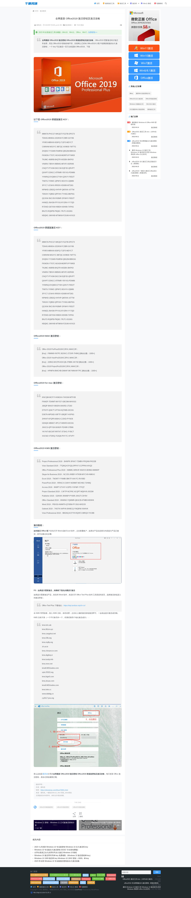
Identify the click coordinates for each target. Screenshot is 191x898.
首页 (98, 3)
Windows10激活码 (63, 879)
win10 (86, 875)
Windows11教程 (98, 879)
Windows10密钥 (37, 879)
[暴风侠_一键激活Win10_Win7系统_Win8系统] (31, 3)
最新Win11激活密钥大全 (143, 93)
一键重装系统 (111, 879)
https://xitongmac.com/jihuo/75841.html (54, 790)
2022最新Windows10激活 (40, 875)
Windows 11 (76, 879)
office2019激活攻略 (79, 807)
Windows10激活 (49, 879)
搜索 (157, 872)
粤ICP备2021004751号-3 (42, 892)
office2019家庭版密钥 (46, 807)
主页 (36, 11)
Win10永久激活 (151, 104)
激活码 (134, 3)
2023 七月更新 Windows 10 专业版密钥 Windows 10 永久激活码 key (61, 847)
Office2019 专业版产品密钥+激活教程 (106, 822)
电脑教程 (159, 3)
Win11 (94, 875)
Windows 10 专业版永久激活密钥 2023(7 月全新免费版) (56, 850)
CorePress (78, 889)
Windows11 (86, 879)
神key (131, 93)
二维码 (80, 816)
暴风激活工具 (151, 109)
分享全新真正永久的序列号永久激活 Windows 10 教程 (55, 852)
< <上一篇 (38, 828)
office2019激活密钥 (63, 807)
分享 (74, 816)
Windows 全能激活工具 (136, 104)
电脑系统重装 (74, 882)
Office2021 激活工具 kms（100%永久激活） (138, 879)
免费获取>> (92, 32)
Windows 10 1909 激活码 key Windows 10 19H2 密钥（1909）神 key (61, 858)
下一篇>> (117, 825)
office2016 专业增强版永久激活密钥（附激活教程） (142, 883)
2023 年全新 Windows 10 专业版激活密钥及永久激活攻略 (56, 861)
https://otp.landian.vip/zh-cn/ (74, 605)
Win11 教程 (147, 3)
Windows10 (111, 875)
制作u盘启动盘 (36, 882)
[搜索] (165, 3)
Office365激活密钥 (151, 99)
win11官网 (101, 875)
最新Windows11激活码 (51, 882)
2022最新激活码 (76, 875)
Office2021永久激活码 (136, 99)
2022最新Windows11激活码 (59, 875)
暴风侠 (38, 25)
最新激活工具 (109, 3)
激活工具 (122, 3)
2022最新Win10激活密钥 (137, 109)
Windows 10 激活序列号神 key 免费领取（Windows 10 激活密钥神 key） (63, 855)
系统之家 (91, 882)
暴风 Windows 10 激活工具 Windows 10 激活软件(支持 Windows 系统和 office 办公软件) (143, 152)
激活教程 (43, 11)
